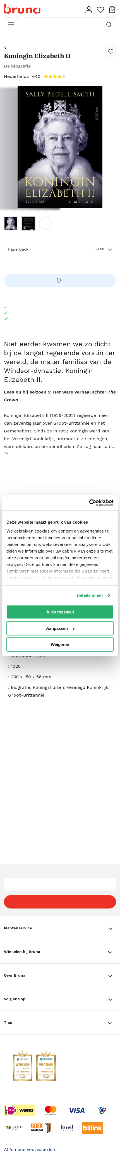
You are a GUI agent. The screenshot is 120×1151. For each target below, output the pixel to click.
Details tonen (90, 595)
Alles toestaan (60, 612)
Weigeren (60, 644)
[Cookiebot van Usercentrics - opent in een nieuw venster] (89, 502)
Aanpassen (57, 628)
